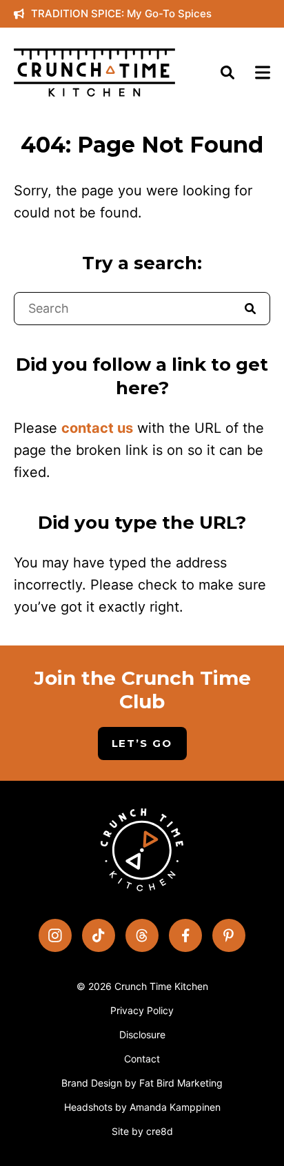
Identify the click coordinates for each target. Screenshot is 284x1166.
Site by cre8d (142, 1131)
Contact (142, 1059)
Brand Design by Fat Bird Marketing (142, 1083)
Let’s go (142, 743)
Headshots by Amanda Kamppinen (142, 1107)
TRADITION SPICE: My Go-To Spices (121, 13)
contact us (97, 428)
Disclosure (142, 1034)
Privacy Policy (142, 1010)
